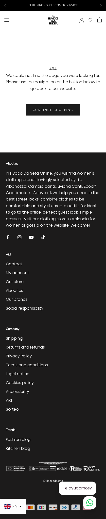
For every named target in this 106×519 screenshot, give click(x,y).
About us (14, 290)
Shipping (14, 338)
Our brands (17, 299)
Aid (9, 400)
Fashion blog (18, 439)
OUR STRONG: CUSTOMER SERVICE (53, 5)
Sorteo (12, 409)
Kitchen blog (18, 448)
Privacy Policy (19, 356)
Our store (15, 282)
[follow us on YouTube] (31, 237)
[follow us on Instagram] (19, 237)
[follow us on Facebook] (7, 237)
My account (17, 273)
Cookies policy (20, 382)
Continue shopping (53, 110)
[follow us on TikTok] (43, 237)
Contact (14, 264)
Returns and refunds (25, 347)
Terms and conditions (27, 365)
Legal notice (17, 374)
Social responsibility (24, 308)
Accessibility (17, 391)
